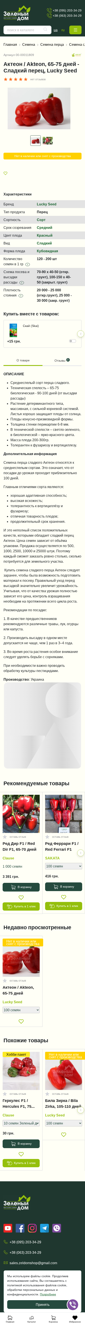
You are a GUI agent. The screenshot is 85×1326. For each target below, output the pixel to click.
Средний (44, 227)
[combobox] (27, 30)
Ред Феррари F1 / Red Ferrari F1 (61, 846)
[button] (75, 30)
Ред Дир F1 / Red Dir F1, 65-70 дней (19, 846)
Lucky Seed (46, 204)
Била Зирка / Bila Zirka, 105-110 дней (63, 1103)
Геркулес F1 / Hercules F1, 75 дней (17, 1104)
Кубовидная (47, 251)
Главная (10, 44)
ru (63, 30)
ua (56, 30)
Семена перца (52, 44)
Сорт (41, 219)
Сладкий (44, 243)
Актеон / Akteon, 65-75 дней (18, 990)
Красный (45, 235)
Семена (28, 44)
